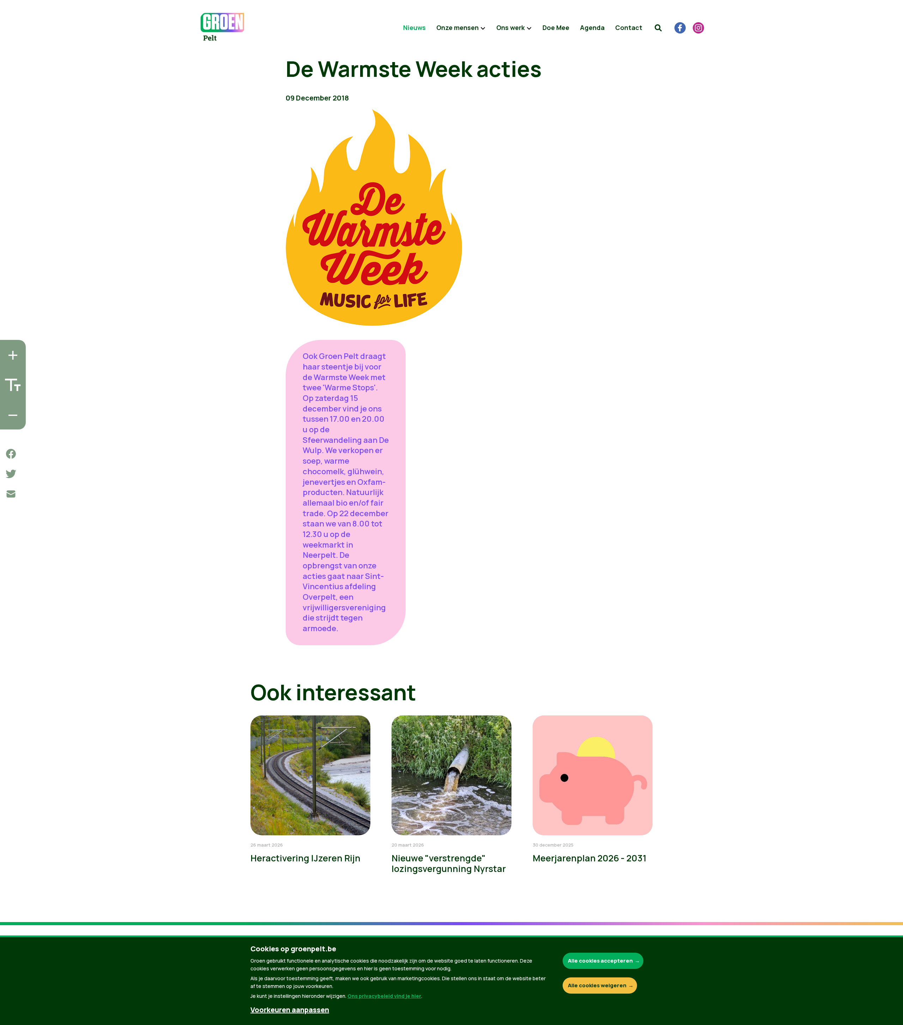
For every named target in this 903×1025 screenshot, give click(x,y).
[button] (658, 28)
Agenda (592, 27)
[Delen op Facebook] (11, 453)
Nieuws (414, 27)
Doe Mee (556, 27)
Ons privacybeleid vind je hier (384, 996)
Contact (628, 27)
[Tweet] (11, 473)
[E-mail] (11, 494)
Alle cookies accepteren (600, 960)
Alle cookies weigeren (597, 985)
